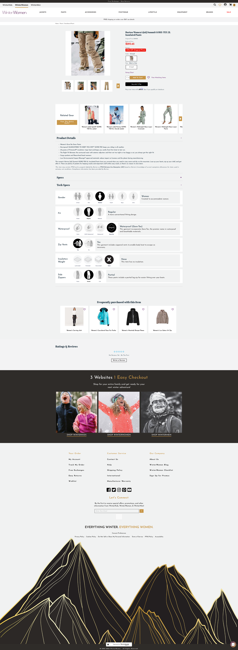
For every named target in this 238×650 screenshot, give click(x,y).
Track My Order (77, 465)
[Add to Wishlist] (148, 78)
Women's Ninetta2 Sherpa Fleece (133, 330)
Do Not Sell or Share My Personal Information (114, 536)
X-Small (131, 67)
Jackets (42, 12)
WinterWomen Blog (159, 465)
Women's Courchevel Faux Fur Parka (103, 330)
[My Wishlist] (219, 5)
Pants (63, 12)
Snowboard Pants (69, 23)
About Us (154, 459)
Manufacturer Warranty (119, 481)
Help (109, 465)
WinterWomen (21, 5)
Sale (229, 12)
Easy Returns (75, 476)
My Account (74, 459)
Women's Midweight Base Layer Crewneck (141, 128)
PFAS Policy (149, 536)
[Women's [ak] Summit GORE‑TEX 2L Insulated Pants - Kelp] (67, 85)
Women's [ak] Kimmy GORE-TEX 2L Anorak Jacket (116, 128)
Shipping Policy (115, 470)
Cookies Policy (91, 536)
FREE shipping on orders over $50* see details (119, 19)
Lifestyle (152, 12)
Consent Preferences (119, 533)
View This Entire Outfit (67, 122)
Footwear (123, 12)
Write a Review (119, 360)
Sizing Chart (129, 72)
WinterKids (7, 5)
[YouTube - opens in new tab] (129, 490)
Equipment (182, 12)
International (113, 476)
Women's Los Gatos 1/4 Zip (162, 330)
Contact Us (112, 459)
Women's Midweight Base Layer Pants (166, 128)
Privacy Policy (79, 536)
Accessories (90, 12)
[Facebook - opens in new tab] (109, 490)
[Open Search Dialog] (215, 5)
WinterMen (36, 5)
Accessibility (159, 536)
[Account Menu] (225, 5)
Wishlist (73, 481)
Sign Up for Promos (159, 476)
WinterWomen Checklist (161, 470)
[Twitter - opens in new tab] (114, 490)
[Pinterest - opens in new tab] (124, 490)
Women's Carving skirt (74, 330)
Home (57, 23)
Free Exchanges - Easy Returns (119, 1)
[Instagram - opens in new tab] (119, 490)
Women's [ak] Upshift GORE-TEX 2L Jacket (92, 128)
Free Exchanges (76, 470)
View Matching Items (158, 77)
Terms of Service (137, 536)
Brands (209, 12)
